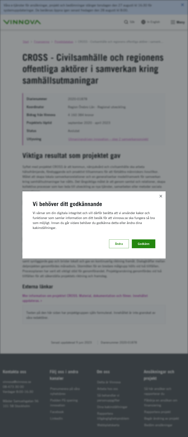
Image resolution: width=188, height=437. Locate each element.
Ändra (119, 244)
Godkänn (143, 244)
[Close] (161, 196)
